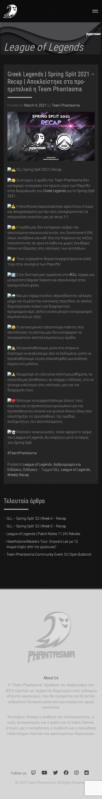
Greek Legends (54, 191)
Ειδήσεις (30, 470)
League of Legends (37, 464)
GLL (56, 470)
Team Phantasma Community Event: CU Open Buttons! (48, 554)
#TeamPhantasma (22, 453)
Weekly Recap (18, 475)
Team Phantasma (66, 105)
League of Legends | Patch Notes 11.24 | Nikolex (43, 534)
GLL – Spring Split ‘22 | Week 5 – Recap (36, 526)
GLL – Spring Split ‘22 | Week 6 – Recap (36, 518)
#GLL (73, 275)
